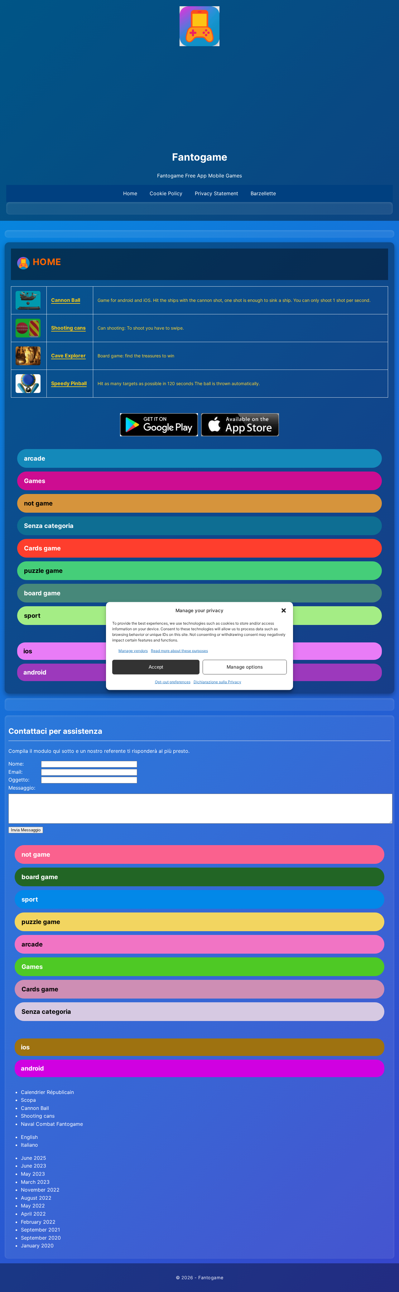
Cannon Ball (65, 300)
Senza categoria (49, 526)
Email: (15, 772)
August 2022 (36, 1198)
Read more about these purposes (179, 650)
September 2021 (40, 1230)
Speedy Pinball (69, 383)
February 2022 (38, 1222)
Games (34, 481)
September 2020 (41, 1238)
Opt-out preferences (172, 681)
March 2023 (35, 1182)
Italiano (29, 1145)
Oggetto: (18, 780)
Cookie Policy (166, 193)
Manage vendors (133, 650)
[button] (284, 610)
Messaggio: (21, 788)
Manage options (245, 667)
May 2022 (33, 1205)
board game (42, 593)
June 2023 (33, 1166)
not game (38, 503)
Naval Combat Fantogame (52, 1124)
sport (30, 899)
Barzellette (263, 193)
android (32, 1068)
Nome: (16, 764)
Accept (156, 667)
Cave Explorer (68, 355)
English (29, 1137)
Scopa (28, 1100)
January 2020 (37, 1245)
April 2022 (33, 1214)
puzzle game (43, 570)
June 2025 (33, 1158)
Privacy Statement (216, 193)
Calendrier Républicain (47, 1092)
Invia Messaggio (26, 830)
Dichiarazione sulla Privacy (217, 681)
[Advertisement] (199, 99)
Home (130, 193)
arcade (34, 458)
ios (25, 1047)
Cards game (42, 548)
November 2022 (40, 1190)
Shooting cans (68, 328)
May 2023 (33, 1174)
